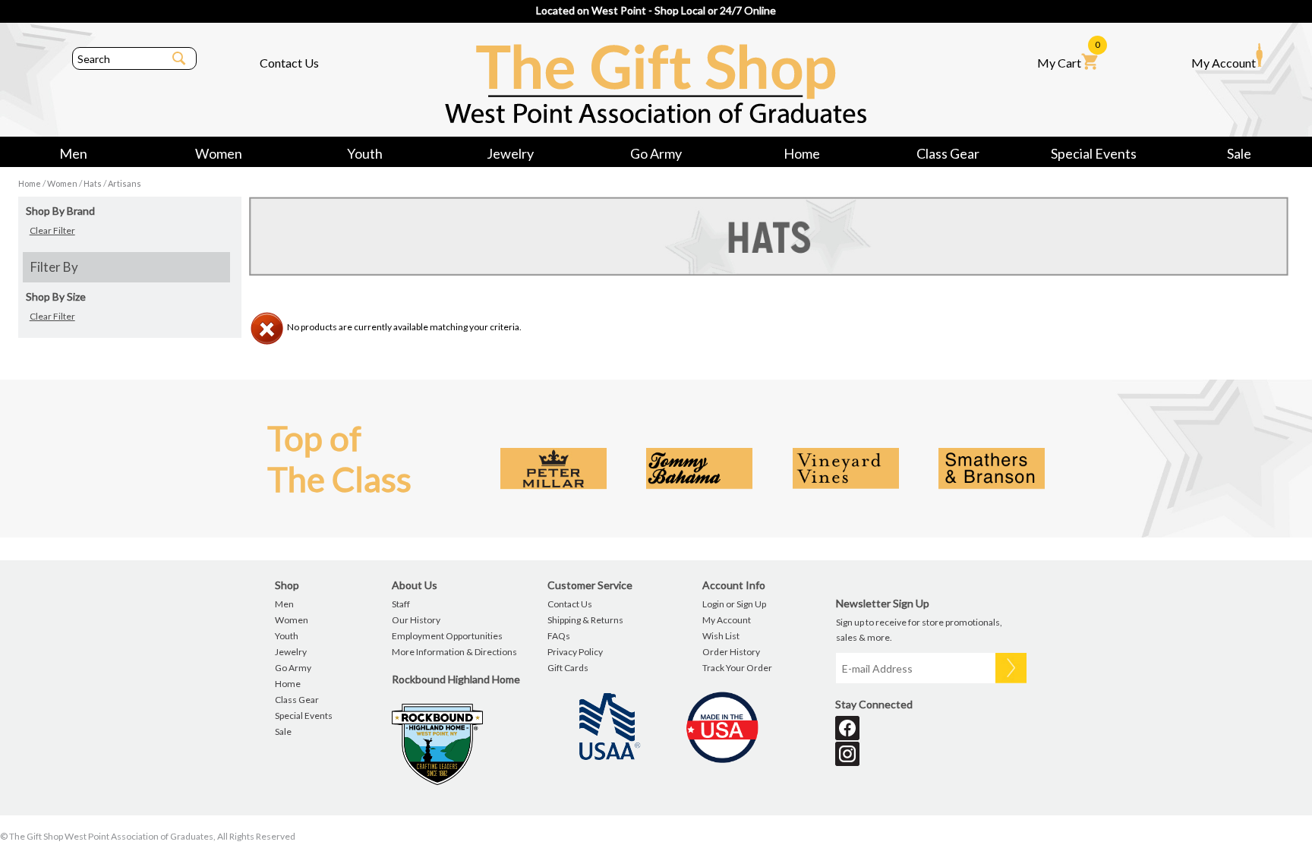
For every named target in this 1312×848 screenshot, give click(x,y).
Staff (401, 604)
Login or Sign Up (734, 604)
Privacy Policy (575, 651)
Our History (416, 620)
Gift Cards (567, 667)
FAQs (558, 636)
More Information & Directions (454, 651)
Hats (93, 183)
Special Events (1094, 153)
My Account (1223, 62)
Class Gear (947, 153)
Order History (731, 651)
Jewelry (510, 153)
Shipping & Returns (585, 620)
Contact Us (289, 62)
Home (802, 153)
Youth (365, 153)
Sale (1239, 153)
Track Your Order (737, 667)
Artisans (124, 183)
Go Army (656, 153)
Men (73, 153)
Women (218, 153)
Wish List (721, 636)
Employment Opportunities (447, 636)
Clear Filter (52, 230)
